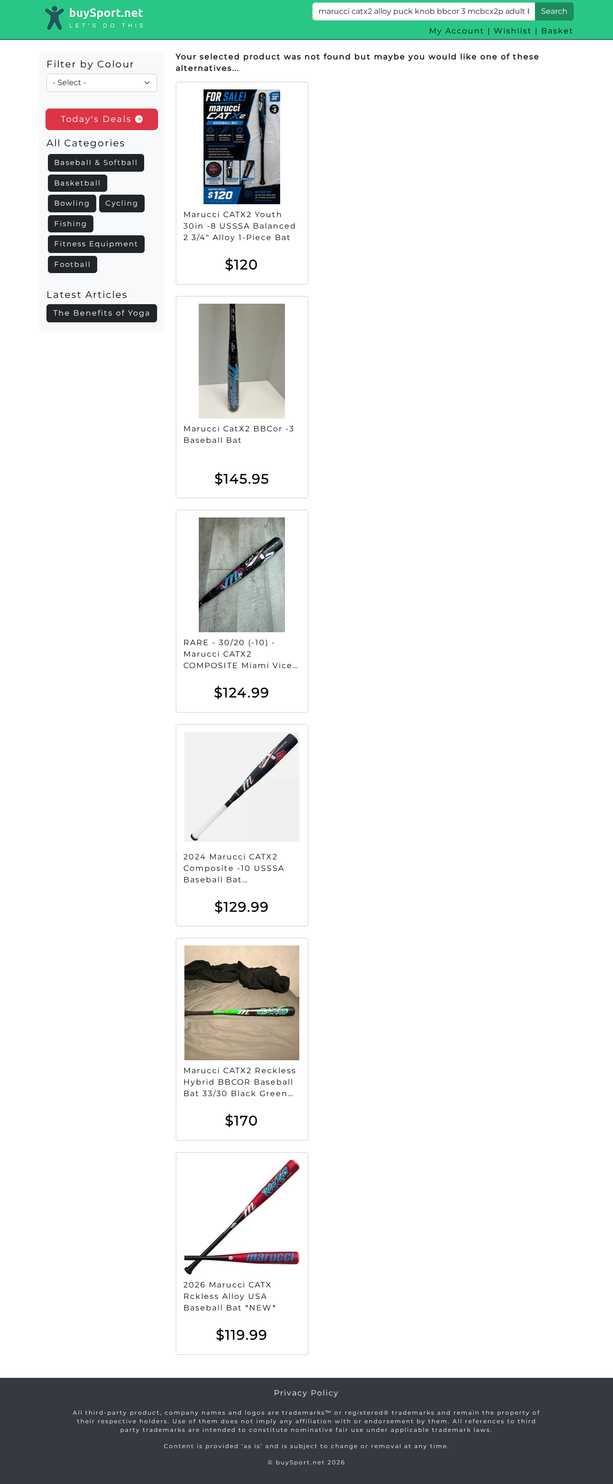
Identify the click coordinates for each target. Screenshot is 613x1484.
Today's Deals (98, 119)
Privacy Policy (306, 1392)
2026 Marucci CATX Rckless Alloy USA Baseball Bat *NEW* (229, 1296)
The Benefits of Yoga (101, 313)
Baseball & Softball (96, 162)
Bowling (72, 203)
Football (72, 264)
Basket (557, 30)
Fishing (70, 223)
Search (554, 11)
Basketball (77, 182)
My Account (457, 30)
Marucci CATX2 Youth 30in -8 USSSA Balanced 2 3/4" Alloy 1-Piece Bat (239, 226)
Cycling (121, 203)
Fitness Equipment (96, 243)
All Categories (85, 143)
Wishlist (513, 30)
